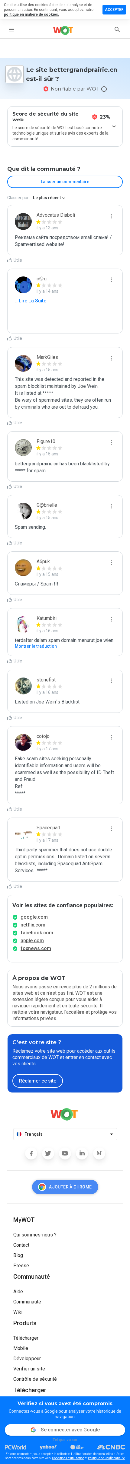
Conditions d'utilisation (68, 1458)
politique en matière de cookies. (31, 14)
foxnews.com (36, 948)
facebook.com (37, 933)
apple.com (32, 940)
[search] (117, 29)
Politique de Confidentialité (106, 1458)
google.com (34, 917)
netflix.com (33, 925)
